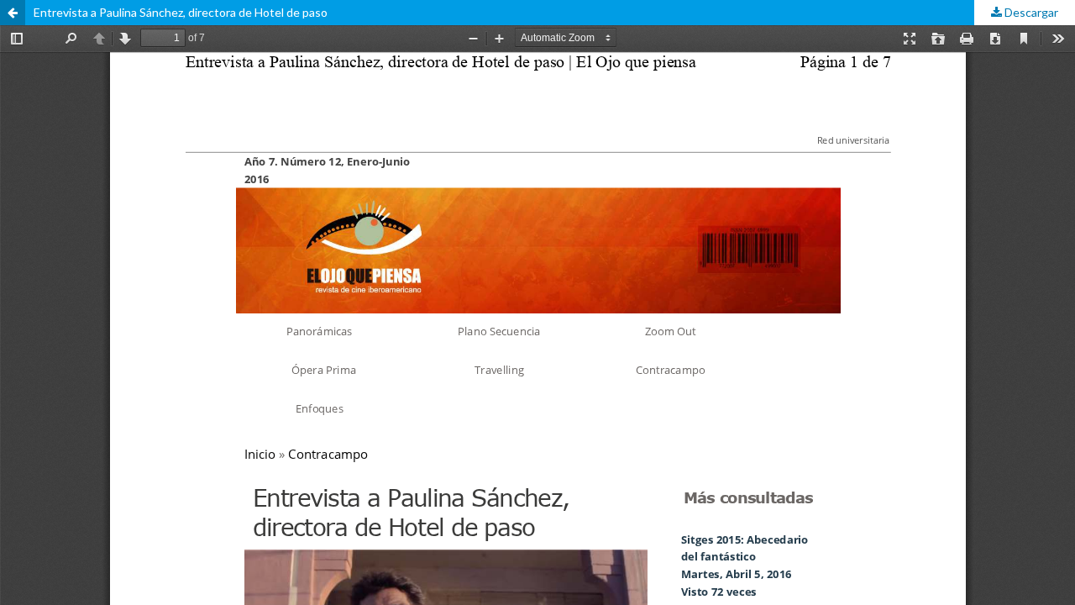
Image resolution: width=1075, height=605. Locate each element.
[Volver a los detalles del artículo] (12, 12)
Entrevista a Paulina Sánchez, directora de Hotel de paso (181, 12)
